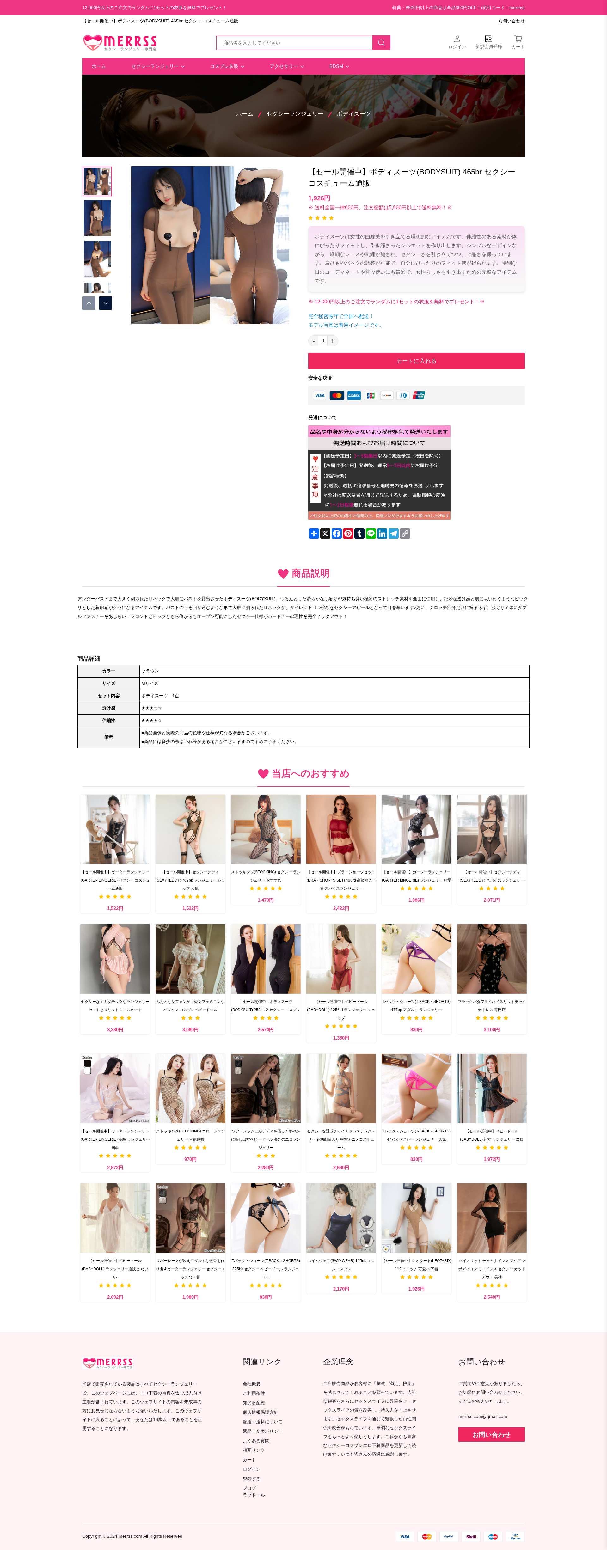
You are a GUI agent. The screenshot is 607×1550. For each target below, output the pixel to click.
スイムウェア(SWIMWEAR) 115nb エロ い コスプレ (341, 1265)
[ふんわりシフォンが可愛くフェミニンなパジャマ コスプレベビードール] (190, 959)
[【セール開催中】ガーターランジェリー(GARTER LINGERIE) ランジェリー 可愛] (416, 829)
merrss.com (130, 1536)
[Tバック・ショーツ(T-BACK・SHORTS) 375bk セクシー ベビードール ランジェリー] (266, 1218)
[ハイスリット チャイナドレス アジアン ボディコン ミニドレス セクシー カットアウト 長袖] (492, 1218)
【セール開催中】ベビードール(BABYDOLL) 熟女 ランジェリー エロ (492, 1135)
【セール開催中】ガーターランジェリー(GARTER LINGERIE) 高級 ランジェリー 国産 (115, 1139)
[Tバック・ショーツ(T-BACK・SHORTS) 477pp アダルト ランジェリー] (416, 959)
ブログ (249, 1488)
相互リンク (254, 1450)
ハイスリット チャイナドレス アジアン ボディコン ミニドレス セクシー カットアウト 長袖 (491, 1269)
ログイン (252, 1469)
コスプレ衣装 (225, 66)
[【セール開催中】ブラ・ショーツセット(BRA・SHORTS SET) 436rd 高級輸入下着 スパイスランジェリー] (341, 829)
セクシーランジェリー (155, 66)
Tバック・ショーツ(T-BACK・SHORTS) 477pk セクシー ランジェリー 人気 (416, 1135)
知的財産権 (254, 1402)
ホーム (99, 66)
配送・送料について (263, 1421)
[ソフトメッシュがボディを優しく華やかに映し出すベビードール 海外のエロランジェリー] (266, 1088)
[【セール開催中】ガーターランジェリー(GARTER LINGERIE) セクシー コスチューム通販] (115, 829)
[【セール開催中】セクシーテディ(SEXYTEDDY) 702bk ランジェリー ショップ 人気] (190, 829)
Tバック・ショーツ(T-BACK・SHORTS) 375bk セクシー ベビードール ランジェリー (266, 1269)
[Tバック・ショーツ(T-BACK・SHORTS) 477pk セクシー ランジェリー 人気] (416, 1088)
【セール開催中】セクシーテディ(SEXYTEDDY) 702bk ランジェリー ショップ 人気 (190, 880)
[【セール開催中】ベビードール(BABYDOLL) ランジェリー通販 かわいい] (115, 1218)
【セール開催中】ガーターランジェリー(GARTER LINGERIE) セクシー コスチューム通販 (115, 880)
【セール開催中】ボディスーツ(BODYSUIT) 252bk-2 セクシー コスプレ (265, 1005)
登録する (252, 1478)
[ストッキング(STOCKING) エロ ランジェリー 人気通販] (190, 1088)
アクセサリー (284, 66)
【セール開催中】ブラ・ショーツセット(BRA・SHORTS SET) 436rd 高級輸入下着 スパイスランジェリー (341, 880)
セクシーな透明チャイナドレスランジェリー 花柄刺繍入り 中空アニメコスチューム (341, 1139)
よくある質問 (256, 1440)
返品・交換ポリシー (263, 1431)
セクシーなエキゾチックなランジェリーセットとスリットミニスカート (115, 1005)
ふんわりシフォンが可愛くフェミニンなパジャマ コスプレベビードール (190, 1005)
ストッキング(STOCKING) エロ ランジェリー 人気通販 (190, 1135)
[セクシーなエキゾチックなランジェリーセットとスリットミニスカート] (115, 959)
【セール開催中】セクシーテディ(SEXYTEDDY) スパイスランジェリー (492, 876)
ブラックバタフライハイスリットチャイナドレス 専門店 (492, 1005)
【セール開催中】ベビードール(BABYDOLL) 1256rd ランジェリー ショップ (341, 1009)
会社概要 (252, 1384)
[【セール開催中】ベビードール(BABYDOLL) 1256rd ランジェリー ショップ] (341, 959)
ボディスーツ (354, 114)
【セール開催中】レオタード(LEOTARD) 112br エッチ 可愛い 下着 (416, 1265)
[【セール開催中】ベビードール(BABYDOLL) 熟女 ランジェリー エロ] (492, 1088)
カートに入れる (416, 361)
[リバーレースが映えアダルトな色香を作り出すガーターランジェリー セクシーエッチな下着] (190, 1218)
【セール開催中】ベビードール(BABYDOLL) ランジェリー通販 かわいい (115, 1269)
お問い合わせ (511, 21)
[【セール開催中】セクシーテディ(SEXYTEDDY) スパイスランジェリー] (492, 829)
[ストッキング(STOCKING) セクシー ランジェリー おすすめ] (266, 829)
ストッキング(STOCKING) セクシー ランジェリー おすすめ (266, 876)
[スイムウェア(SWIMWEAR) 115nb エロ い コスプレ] (341, 1218)
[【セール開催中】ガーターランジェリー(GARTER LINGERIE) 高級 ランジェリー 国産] (115, 1088)
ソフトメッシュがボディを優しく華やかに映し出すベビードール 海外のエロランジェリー (265, 1139)
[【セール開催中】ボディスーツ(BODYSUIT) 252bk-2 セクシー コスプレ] (266, 959)
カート (249, 1459)
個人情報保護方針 (260, 1412)
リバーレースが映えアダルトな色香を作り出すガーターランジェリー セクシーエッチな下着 (190, 1269)
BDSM (337, 66)
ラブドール (254, 1495)
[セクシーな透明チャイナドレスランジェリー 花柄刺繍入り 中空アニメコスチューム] (341, 1088)
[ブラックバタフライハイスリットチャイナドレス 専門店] (492, 959)
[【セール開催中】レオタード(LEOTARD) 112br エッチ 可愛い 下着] (416, 1218)
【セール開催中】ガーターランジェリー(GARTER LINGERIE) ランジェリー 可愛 (416, 876)
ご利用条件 (254, 1393)
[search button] (381, 42)
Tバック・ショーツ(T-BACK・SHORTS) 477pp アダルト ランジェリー (416, 1005)
